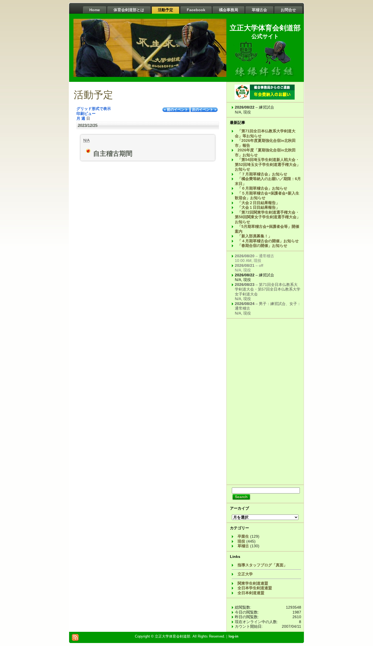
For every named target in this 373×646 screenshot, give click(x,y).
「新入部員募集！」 (255, 236)
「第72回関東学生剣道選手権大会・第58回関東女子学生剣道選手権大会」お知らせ (267, 217)
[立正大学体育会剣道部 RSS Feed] (75, 637)
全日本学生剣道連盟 (255, 588)
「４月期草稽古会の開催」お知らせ (268, 241)
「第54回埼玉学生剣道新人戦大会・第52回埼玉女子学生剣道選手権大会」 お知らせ (267, 164)
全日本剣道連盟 (251, 593)
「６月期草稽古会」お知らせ (262, 188)
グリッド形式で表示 (93, 108)
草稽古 (243, 546)
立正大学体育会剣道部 (265, 28)
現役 (241, 541)
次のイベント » (204, 110)
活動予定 (93, 94)
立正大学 (245, 574)
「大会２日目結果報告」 (259, 203)
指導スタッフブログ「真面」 (262, 565)
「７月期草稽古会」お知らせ (262, 174)
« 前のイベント (176, 110)
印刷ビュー (86, 113)
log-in (233, 636)
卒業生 (243, 536)
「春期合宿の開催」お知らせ (262, 245)
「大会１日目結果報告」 (259, 207)
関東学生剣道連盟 (253, 583)
